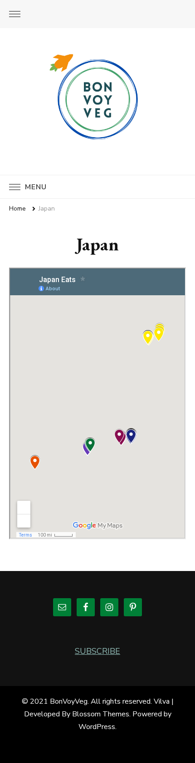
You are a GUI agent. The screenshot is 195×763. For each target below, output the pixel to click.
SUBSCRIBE (97, 651)
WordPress (96, 727)
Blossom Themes (100, 714)
